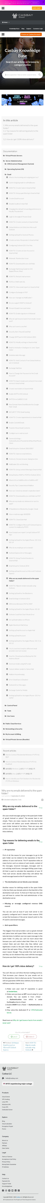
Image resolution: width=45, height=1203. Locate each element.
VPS (32, 1010)
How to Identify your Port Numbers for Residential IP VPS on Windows (23, 780)
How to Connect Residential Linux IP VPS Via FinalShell (21, 763)
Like (15, 1037)
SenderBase (13, 991)
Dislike (31, 1037)
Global (5, 22)
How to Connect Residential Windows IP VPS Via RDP (22, 756)
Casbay (18, 1197)
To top (40, 808)
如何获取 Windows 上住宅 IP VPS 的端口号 (20, 769)
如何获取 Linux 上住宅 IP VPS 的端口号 (19, 774)
